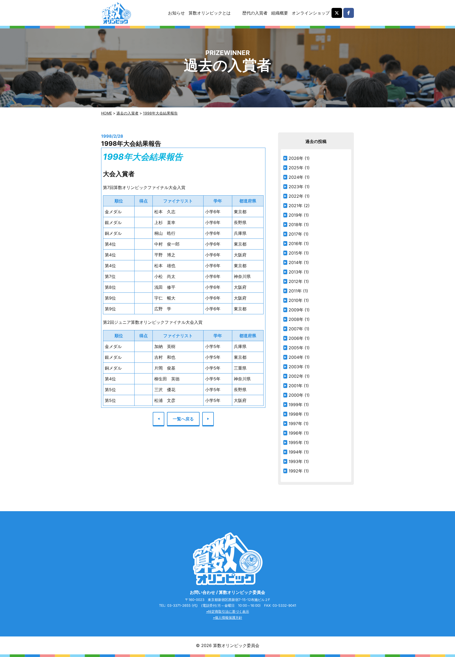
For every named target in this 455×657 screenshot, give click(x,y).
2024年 (296, 177)
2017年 (295, 234)
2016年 (296, 243)
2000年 (296, 395)
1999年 (296, 404)
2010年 (296, 300)
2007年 (296, 328)
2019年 (296, 215)
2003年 (296, 366)
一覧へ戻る (183, 418)
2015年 (296, 253)
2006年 (296, 338)
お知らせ (176, 13)
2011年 (295, 290)
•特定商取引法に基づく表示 (227, 611)
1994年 (296, 452)
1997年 (295, 423)
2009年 (296, 309)
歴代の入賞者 (255, 13)
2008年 (296, 319)
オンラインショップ (311, 13)
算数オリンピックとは (210, 13)
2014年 (296, 262)
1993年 (296, 461)
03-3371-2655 (179, 605)
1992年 (296, 471)
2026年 (296, 158)
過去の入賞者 (127, 113)
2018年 (296, 224)
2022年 (296, 196)
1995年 (296, 442)
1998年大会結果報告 (160, 113)
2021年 (296, 205)
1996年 (296, 433)
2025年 (296, 167)
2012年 (296, 281)
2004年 (296, 357)
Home (106, 113)
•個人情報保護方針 (227, 617)
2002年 (296, 376)
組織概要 (279, 13)
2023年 (296, 186)
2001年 (296, 385)
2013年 (296, 272)
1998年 (296, 414)
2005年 (296, 347)
